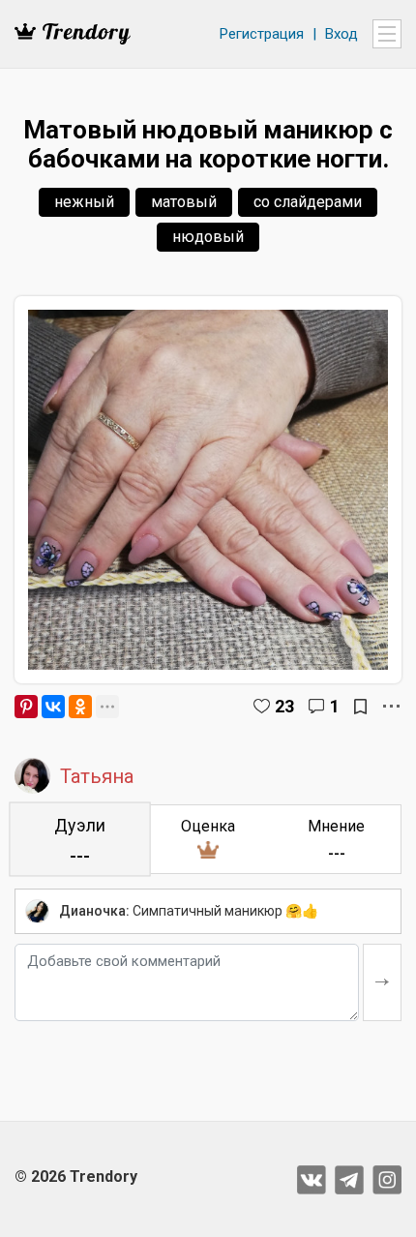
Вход (341, 34)
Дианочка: (94, 911)
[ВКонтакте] (53, 706)
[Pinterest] (26, 706)
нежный (84, 202)
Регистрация (262, 34)
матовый (184, 202)
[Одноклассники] (80, 706)
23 (284, 706)
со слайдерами (307, 202)
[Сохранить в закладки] (360, 706)
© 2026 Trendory (76, 1176)
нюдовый (208, 236)
